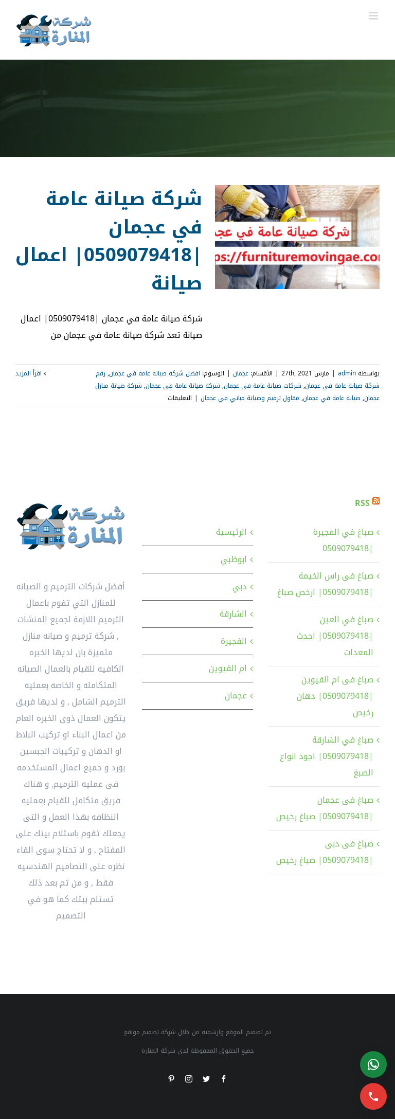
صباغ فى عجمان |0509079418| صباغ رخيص (324, 808)
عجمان (240, 373)
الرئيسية (231, 532)
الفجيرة (234, 641)
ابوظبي (234, 559)
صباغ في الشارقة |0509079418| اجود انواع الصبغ (326, 756)
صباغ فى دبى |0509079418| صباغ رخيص (324, 852)
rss (362, 503)
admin (347, 373)
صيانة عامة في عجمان (332, 398)
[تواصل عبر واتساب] (373, 1064)
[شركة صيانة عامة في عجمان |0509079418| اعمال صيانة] (297, 237)
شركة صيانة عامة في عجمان (183, 385)
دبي (239, 586)
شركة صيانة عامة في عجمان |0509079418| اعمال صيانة (108, 241)
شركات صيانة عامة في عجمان (262, 385)
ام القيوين (228, 668)
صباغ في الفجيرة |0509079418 (343, 540)
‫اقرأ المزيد (29, 373)
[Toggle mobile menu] (374, 15)
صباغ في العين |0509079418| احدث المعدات (335, 635)
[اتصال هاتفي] (373, 1096)
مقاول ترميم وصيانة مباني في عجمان (250, 398)
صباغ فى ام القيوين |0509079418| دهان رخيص (335, 696)
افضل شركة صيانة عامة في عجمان (154, 373)
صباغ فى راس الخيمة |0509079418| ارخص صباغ (325, 584)
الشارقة (233, 614)
